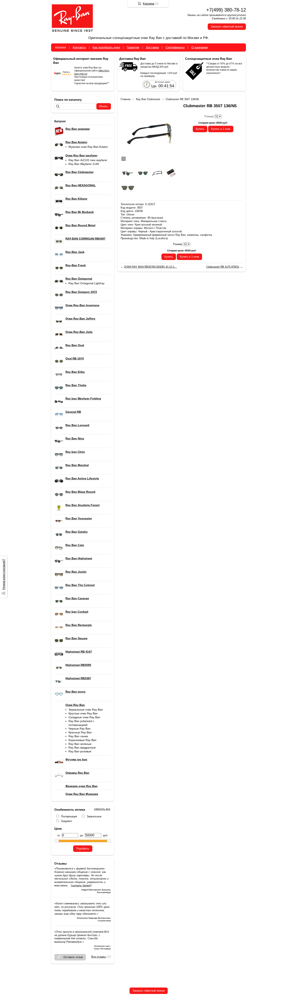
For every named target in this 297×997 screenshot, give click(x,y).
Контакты (79, 47)
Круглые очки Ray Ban (83, 713)
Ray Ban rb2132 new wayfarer (87, 160)
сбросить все (102, 808)
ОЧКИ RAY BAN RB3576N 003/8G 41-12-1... (150, 266)
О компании (199, 47)
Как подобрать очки (106, 47)
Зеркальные (94, 816)
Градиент (66, 821)
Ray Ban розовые (79, 751)
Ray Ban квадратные (82, 747)
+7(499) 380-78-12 (226, 10)
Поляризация (69, 816)
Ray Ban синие (78, 736)
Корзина (148, 3)
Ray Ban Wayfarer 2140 (83, 164)
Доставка (152, 47)
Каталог (60, 47)
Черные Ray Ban (79, 728)
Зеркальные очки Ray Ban (85, 709)
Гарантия (133, 47)
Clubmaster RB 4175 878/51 (222, 266)
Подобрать (82, 848)
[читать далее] (81, 885)
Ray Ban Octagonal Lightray (86, 283)
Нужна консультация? (3, 574)
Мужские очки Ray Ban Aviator (88, 146)
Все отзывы (98, 956)
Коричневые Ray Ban (82, 740)
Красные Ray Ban (80, 732)
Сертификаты (175, 47)
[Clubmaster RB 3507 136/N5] (150, 132)
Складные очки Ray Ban (84, 717)
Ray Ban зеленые (80, 743)
